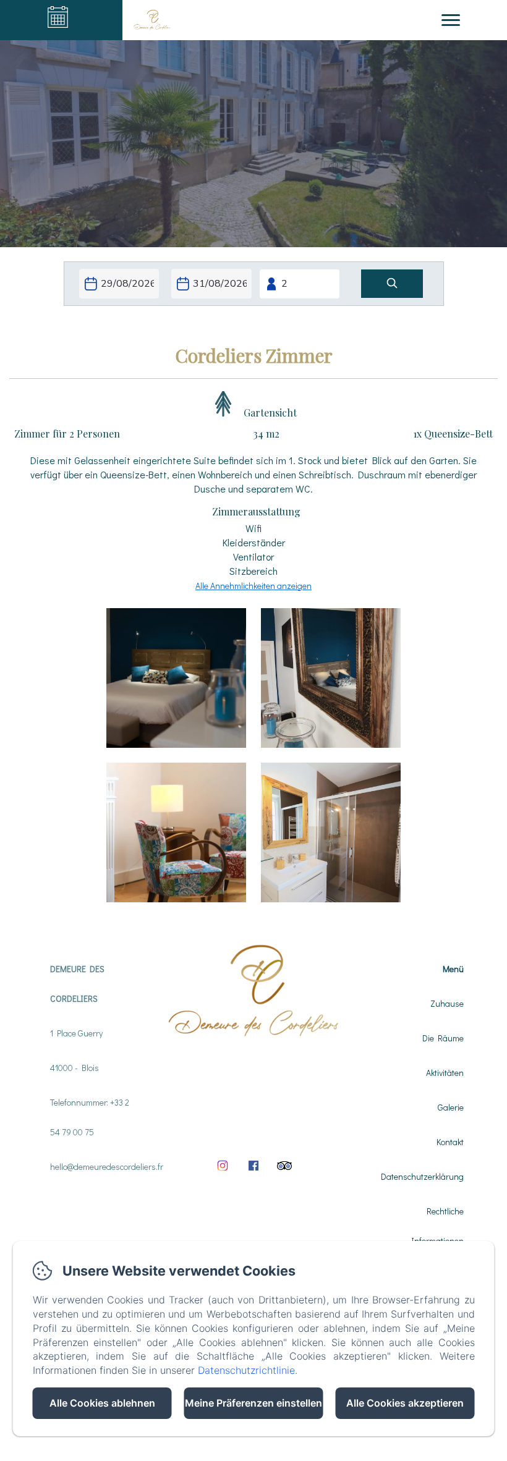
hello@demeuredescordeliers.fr (106, 1166)
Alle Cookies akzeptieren (405, 1403)
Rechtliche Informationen (437, 1226)
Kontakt (450, 1142)
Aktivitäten (445, 1072)
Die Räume (443, 1038)
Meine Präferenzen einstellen (253, 1403)
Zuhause (447, 1003)
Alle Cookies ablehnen (102, 1403)
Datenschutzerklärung (422, 1176)
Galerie (451, 1107)
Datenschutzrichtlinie (246, 1370)
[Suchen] (392, 284)
